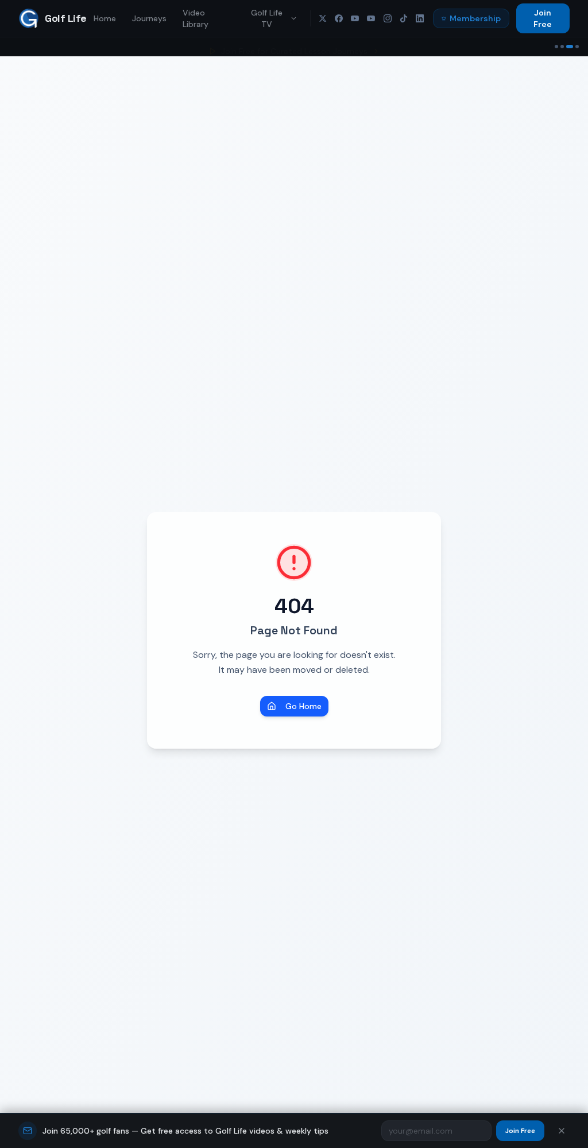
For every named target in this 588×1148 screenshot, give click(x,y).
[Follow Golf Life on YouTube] (354, 18)
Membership (475, 18)
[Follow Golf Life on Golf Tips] (370, 18)
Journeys (149, 18)
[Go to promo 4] (577, 46)
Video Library (195, 18)
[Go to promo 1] (556, 46)
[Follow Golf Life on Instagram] (387, 18)
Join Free (542, 18)
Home (105, 18)
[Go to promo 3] (569, 46)
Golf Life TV (267, 18)
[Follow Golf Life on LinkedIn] (419, 18)
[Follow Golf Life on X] (322, 18)
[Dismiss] (562, 1131)
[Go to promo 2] (562, 46)
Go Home (303, 706)
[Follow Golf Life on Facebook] (338, 18)
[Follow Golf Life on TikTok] (403, 18)
